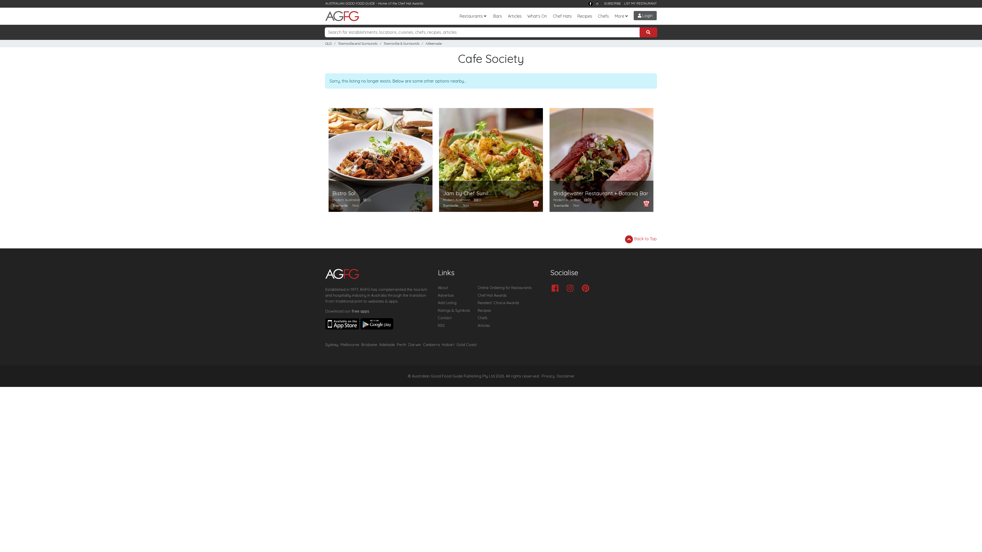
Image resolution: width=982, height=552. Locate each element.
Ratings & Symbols (454, 310)
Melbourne (349, 344)
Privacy (548, 376)
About (443, 287)
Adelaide (387, 344)
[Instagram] (597, 4)
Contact (445, 318)
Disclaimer (566, 376)
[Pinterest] (587, 288)
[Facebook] (590, 4)
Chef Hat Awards (410, 3)
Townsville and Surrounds (357, 43)
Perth (401, 344)
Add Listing (447, 303)
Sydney (331, 344)
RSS (441, 325)
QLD (328, 43)
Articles (515, 16)
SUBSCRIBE (612, 3)
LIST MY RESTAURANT (640, 3)
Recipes (584, 16)
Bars (497, 16)
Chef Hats (562, 16)
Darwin (414, 344)
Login (647, 15)
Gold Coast (466, 344)
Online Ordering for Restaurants (505, 287)
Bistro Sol (343, 193)
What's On (537, 16)
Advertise (446, 295)
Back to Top (645, 238)
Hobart (448, 344)
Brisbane (369, 344)
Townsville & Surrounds (401, 43)
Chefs (603, 16)
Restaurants (471, 16)
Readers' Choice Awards (498, 303)
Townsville (340, 205)
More (619, 16)
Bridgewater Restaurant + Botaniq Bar (600, 193)
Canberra (431, 344)
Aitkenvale (434, 43)
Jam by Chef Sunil (465, 193)
